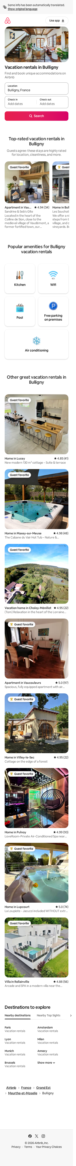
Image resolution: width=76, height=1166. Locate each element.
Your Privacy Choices (49, 1147)
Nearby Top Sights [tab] (48, 1015)
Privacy (15, 1147)
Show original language (22, 9)
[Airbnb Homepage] (8, 20)
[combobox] (36, 90)
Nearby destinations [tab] (18, 1015)
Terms (28, 1147)
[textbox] (20, 104)
